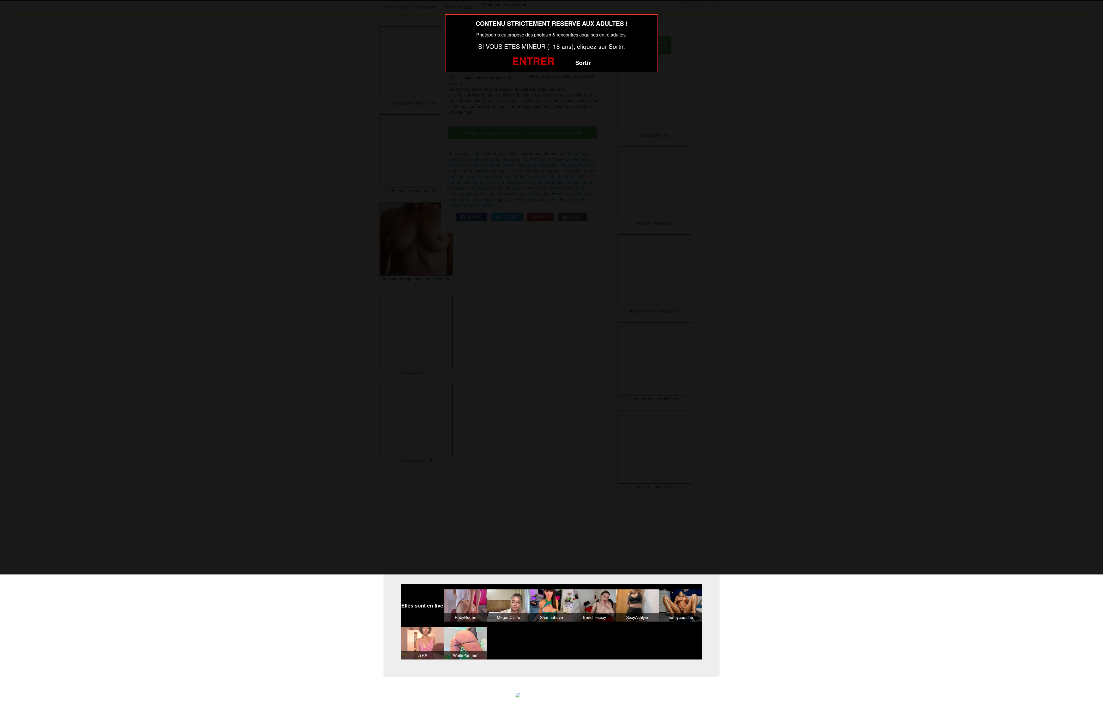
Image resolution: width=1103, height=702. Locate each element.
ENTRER (533, 60)
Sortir (583, 62)
